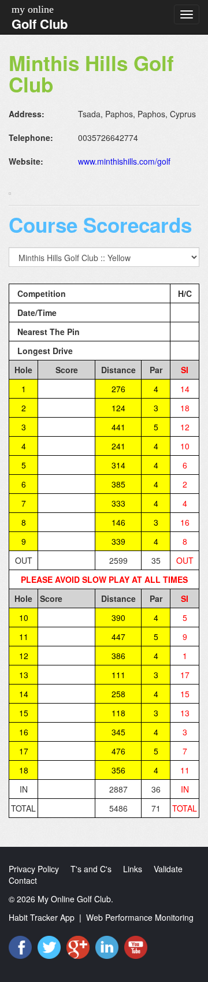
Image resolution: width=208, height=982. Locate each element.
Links (132, 869)
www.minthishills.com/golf (124, 161)
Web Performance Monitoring (140, 917)
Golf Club (40, 23)
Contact (23, 880)
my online (33, 9)
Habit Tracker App (42, 917)
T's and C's (91, 869)
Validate (168, 869)
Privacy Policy (34, 869)
